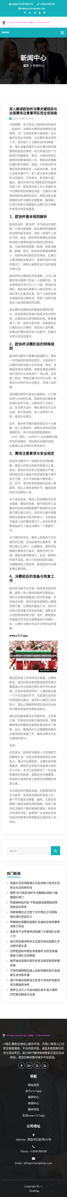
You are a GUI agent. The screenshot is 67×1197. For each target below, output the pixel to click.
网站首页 (33, 1085)
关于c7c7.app (33, 1091)
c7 (41, 1186)
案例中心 (33, 1097)
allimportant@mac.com (33, 8)
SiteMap (34, 1190)
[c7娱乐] (33, 22)
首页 (26, 65)
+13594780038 (47, 3)
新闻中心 (33, 1103)
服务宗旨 (33, 1109)
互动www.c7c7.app (33, 1115)
